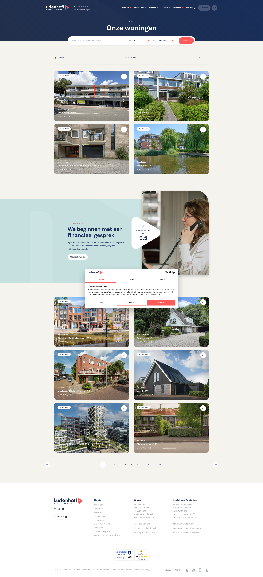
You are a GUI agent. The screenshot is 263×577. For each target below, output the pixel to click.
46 (160, 465)
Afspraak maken (77, 257)
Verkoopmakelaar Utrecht (145, 528)
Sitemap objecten (101, 569)
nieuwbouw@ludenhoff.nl (145, 517)
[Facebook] (55, 509)
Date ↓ (202, 58)
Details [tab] (131, 279)
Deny (102, 303)
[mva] (193, 570)
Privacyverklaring (82, 569)
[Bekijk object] (91, 96)
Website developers (121, 569)
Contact (204, 7)
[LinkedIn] (63, 509)
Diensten (164, 7)
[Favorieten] (214, 8)
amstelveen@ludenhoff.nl (184, 514)
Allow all (161, 303)
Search (185, 40)
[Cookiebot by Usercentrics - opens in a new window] (166, 272)
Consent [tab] (101, 279)
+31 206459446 (180, 511)
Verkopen (98, 508)
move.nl (189, 7)
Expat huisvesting (102, 524)
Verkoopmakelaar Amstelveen (187, 528)
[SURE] (207, 570)
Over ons (177, 7)
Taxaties (98, 512)
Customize (130, 303)
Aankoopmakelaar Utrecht (146, 532)
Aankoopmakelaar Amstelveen (187, 532)
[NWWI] (168, 570)
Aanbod (125, 7)
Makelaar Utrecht (142, 524)
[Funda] (178, 570)
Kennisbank (99, 527)
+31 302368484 (141, 511)
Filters (61, 58)
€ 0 (135, 40)
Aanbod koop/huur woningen (107, 535)
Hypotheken (99, 520)
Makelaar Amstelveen (183, 524)
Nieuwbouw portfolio (103, 531)
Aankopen (98, 505)
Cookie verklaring (142, 569)
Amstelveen (139, 7)
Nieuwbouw (99, 516)
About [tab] (162, 279)
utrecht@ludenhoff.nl (143, 514)
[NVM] (187, 570)
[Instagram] (59, 509)
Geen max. (162, 40)
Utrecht (152, 7)
